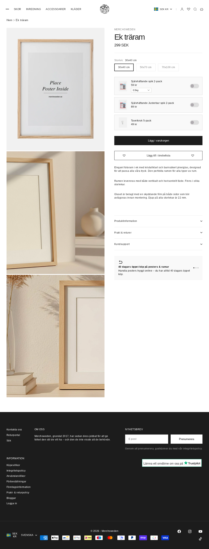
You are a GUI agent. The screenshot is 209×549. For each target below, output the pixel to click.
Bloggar (11, 498)
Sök (9, 440)
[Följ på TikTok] (200, 539)
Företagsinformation (19, 487)
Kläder (76, 9)
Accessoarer (56, 9)
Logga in (12, 503)
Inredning (33, 9)
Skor (17, 9)
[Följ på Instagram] (190, 531)
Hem (9, 20)
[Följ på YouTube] (200, 531)
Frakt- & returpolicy (18, 492)
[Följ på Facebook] (179, 531)
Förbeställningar (16, 481)
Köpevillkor (13, 465)
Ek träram (22, 20)
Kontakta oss (14, 429)
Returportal (13, 435)
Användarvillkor (16, 476)
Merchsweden (124, 29)
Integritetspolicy (16, 470)
